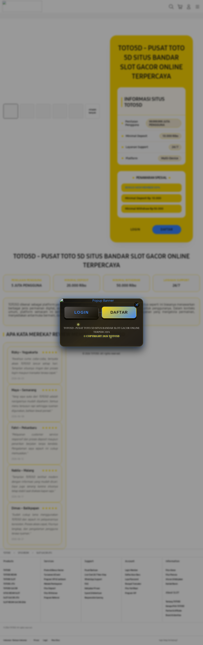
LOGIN (81, 312)
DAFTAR (119, 312)
